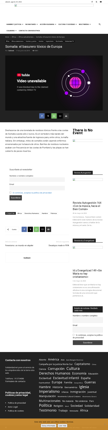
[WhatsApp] (54, 116)
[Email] (60, 116)
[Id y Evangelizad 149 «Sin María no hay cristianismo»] (88, 257)
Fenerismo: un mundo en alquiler (19, 245)
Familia (68, 382)
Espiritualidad (44, 382)
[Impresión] (66, 116)
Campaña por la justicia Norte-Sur (56, 364)
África (14, 37)
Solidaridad (92, 405)
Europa (57, 382)
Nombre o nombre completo (21, 176)
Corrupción (56, 368)
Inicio (7, 37)
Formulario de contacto (15, 381)
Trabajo (63, 410)
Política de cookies (16, 411)
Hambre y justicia (13, 24)
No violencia (81, 401)
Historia (58, 387)
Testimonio (48, 410)
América (53, 359)
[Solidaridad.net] (54, 12)
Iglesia (84, 386)
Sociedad (77, 405)
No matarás (67, 401)
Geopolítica (78, 383)
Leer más (62, 426)
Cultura (73, 368)
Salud (67, 406)
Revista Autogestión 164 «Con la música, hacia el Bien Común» (87, 206)
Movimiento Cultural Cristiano (69, 396)
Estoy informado (48, 426)
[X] (96, 2)
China (94, 364)
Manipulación (47, 396)
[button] (99, 24)
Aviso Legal (13, 407)
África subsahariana (26, 37)
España (85, 378)
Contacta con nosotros (29, 31)
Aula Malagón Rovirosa (74, 360)
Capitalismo (82, 364)
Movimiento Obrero (89, 396)
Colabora (10, 31)
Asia (62, 359)
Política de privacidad (17, 403)
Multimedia (84, 24)
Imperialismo (49, 41)
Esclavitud (45, 378)
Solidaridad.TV (69, 41)
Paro (91, 401)
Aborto (42, 359)
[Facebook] (92, 2)
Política (45, 405)
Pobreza (54, 213)
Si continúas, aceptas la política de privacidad (32, 193)
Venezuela (74, 411)
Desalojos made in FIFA (59, 245)
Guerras (90, 382)
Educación (93, 373)
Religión (58, 405)
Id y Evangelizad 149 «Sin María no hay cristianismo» (87, 273)
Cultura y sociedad (66, 24)
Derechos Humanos (32, 213)
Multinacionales (49, 400)
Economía (79, 373)
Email (11, 184)
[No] (104, 424)
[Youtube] (101, 2)
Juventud (92, 392)
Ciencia (42, 369)
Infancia (65, 392)
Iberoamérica (70, 387)
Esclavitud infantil (66, 377)
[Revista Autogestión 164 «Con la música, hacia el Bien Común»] (88, 189)
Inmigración (78, 391)
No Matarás (30, 24)
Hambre (41, 41)
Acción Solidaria (47, 24)
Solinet (11, 51)
